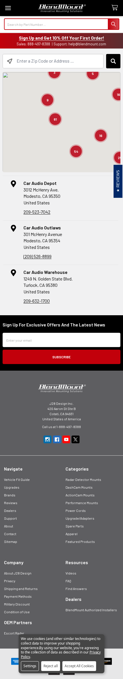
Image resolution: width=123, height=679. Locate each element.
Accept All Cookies (79, 665)
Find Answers (76, 589)
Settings (29, 665)
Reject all (50, 665)
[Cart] (115, 7)
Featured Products (80, 541)
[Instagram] (47, 440)
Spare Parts (75, 526)
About (8, 526)
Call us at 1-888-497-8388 (61, 427)
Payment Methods (18, 596)
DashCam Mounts (79, 487)
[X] (76, 440)
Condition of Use (17, 612)
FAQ (68, 581)
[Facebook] (57, 440)
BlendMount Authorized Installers (91, 610)
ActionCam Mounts (80, 495)
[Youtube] (66, 440)
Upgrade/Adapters (80, 518)
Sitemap (10, 541)
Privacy (9, 581)
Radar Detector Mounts (83, 479)
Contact (10, 534)
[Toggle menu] (8, 8)
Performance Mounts (82, 503)
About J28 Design (17, 573)
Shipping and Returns (21, 589)
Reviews (10, 503)
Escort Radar (14, 633)
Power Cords (76, 510)
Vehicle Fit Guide (17, 479)
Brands (9, 495)
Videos (71, 573)
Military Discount (17, 604)
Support (10, 518)
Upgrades (11, 487)
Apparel (72, 534)
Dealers (10, 510)
